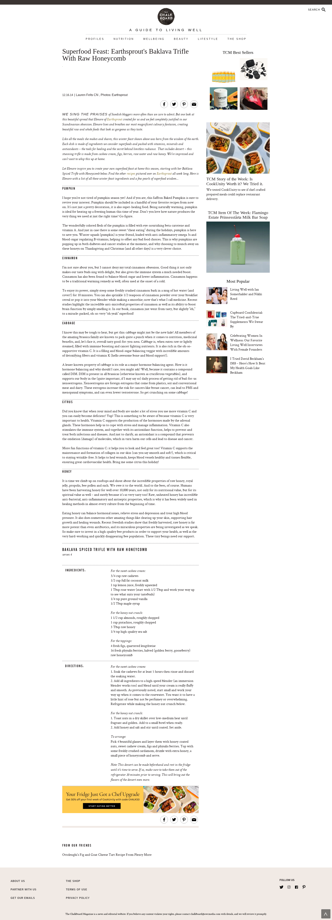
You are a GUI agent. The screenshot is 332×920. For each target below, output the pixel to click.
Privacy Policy (78, 898)
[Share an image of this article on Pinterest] (184, 104)
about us (18, 881)
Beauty (181, 39)
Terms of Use (76, 889)
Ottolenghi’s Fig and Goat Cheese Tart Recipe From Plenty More (107, 854)
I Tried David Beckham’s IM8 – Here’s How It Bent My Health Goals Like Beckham (247, 365)
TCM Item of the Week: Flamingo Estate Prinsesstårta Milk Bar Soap (238, 215)
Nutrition (124, 39)
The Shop (237, 39)
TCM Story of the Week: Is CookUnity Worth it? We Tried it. (234, 181)
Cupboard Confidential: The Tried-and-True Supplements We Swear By (246, 319)
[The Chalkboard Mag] (166, 15)
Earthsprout (114, 119)
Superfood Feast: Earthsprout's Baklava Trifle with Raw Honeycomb (125, 55)
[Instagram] (289, 886)
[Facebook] (296, 886)
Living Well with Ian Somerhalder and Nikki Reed (246, 294)
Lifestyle (208, 39)
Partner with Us (24, 889)
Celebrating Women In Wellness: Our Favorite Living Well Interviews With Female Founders (246, 342)
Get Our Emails (23, 898)
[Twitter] (281, 886)
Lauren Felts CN (87, 95)
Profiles (95, 39)
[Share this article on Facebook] (164, 104)
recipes (130, 174)
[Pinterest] (304, 886)
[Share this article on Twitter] (174, 104)
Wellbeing (154, 39)
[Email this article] (194, 104)
